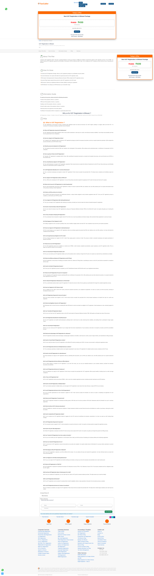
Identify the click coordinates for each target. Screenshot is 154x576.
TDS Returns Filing (82, 538)
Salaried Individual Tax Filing (84, 548)
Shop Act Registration (63, 541)
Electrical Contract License (64, 534)
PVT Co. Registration (43, 539)
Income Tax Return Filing (83, 546)
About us (100, 531)
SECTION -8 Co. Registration (44, 543)
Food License (61, 533)
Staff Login (82, 6)
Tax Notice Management (83, 550)
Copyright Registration (63, 550)
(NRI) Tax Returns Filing (83, 541)
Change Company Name (43, 553)
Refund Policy (101, 538)
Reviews (78, 51)
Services (76, 2)
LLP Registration (41, 536)
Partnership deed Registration (45, 534)
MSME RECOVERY (82, 554)
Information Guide (63, 51)
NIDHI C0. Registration (43, 546)
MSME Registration (62, 556)
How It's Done (51, 51)
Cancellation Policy (102, 539)
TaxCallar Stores (60, 516)
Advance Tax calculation (83, 531)
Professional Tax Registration (84, 536)
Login (80, 2)
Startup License (41, 555)
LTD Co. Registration (42, 541)
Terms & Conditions (102, 541)
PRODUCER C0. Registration (44, 544)
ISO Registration (61, 546)
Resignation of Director (43, 551)
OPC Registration (42, 538)
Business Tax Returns (82, 539)
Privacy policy (101, 536)
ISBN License (61, 536)
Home (40, 40)
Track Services (45, 516)
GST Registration (81, 533)
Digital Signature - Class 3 (84, 561)
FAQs (72, 51)
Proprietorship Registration (44, 531)
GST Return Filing (82, 534)
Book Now (77, 31)
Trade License (61, 531)
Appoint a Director (42, 550)
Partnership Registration (43, 533)
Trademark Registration (63, 548)
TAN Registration (62, 555)
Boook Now (134, 72)
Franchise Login (83, 4)
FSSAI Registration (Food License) (65, 539)
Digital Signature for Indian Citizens (86, 559)
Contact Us (100, 533)
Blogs (99, 534)
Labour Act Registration (63, 543)
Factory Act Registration (63, 544)
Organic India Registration (64, 553)
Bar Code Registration (63, 538)
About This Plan (42, 51)
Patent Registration (62, 551)
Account (111, 3)
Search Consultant (90, 516)
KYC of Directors (42, 548)
